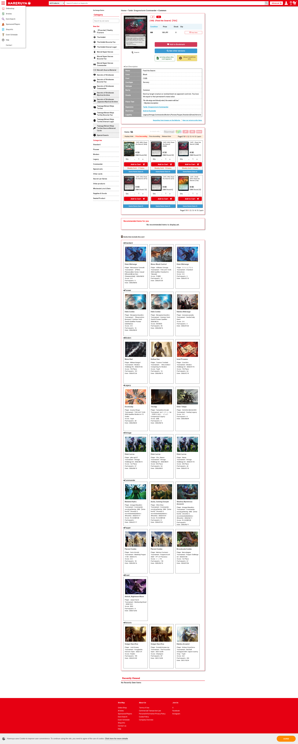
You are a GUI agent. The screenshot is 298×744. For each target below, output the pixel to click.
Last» (199, 136)
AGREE (286, 739)
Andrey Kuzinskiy (149, 111)
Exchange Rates (98, 10)
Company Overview (146, 720)
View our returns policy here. (192, 120)
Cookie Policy (144, 717)
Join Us (175, 703)
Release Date (166, 136)
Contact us (122, 726)
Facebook (176, 711)
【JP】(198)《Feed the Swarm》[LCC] (168, 177)
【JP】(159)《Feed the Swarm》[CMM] (168, 144)
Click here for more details (116, 739)
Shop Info (9, 29)
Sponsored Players (13, 24)
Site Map (121, 703)
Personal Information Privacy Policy (152, 714)
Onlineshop (10, 8)
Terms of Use (144, 708)
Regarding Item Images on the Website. (166, 120)
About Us (142, 703)
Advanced (275, 3)
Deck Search (10, 19)
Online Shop (122, 708)
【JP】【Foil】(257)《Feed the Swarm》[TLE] (195, 178)
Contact (9, 45)
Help (7, 40)
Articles (9, 14)
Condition (154, 27)
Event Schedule (12, 35)
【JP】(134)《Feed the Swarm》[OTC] (141, 177)
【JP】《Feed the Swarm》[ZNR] (195, 143)
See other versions (177, 51)
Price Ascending (154, 136)
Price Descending (141, 136)
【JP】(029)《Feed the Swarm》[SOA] (141, 143)
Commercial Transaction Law (150, 711)
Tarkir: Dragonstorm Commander (155, 107)
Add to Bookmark (177, 44)
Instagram (176, 714)
